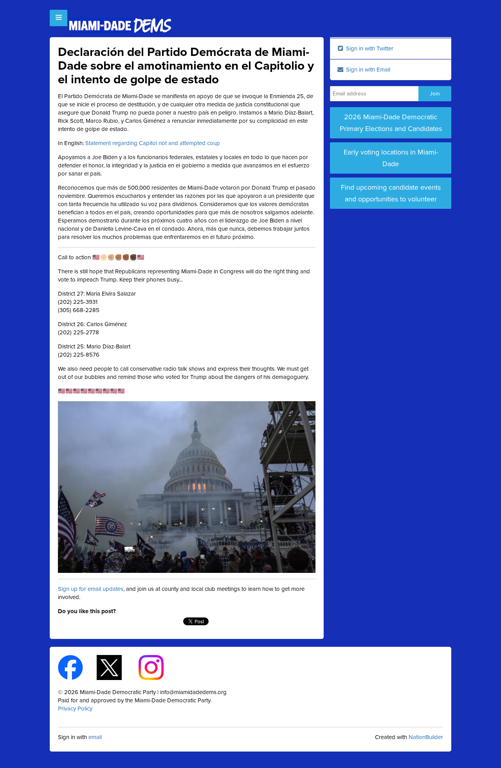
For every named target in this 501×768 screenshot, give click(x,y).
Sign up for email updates (90, 588)
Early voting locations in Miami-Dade (391, 158)
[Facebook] (77, 667)
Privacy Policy (75, 708)
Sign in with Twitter (368, 48)
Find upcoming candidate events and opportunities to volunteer (391, 193)
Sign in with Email (367, 69)
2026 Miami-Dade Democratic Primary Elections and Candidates (391, 123)
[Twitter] (116, 667)
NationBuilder (426, 737)
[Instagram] (158, 667)
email (95, 737)
